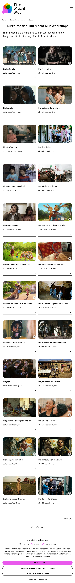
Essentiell (25, 544)
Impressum (43, 579)
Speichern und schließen (38, 574)
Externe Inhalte (50, 544)
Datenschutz (32, 579)
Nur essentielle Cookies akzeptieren (38, 568)
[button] (37, 527)
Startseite (5, 20)
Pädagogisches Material (17, 20)
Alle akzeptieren (37, 563)
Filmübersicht (30, 20)
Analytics (37, 544)
